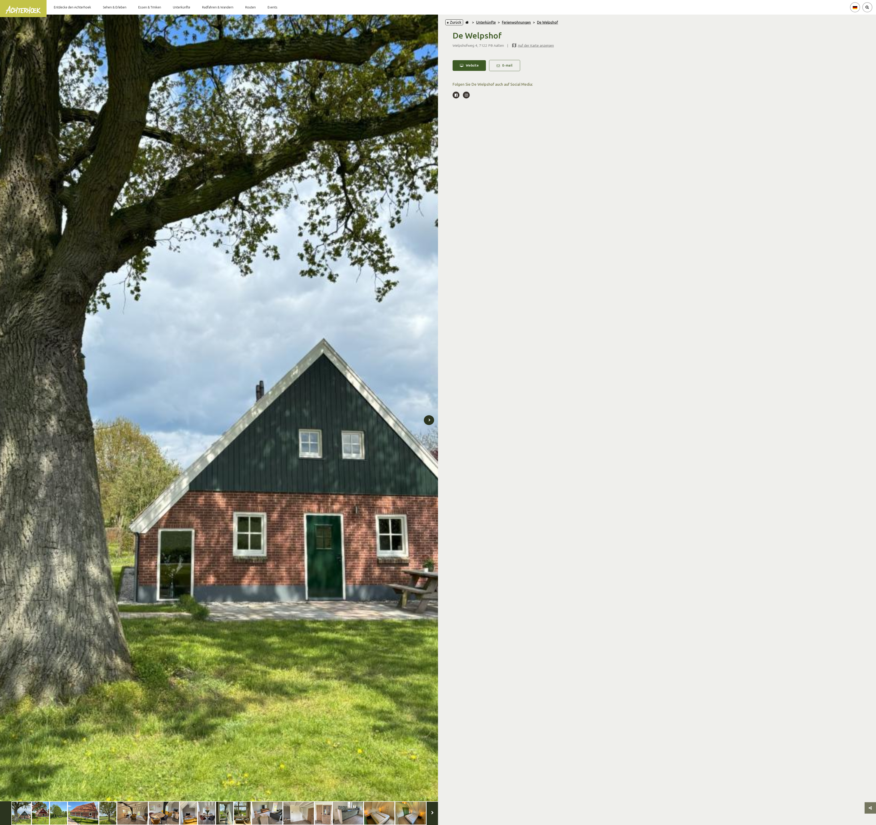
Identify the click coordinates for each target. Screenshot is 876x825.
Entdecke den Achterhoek (72, 7)
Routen (250, 7)
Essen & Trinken (149, 7)
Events (272, 7)
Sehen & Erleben (114, 7)
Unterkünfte (181, 7)
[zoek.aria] (867, 7)
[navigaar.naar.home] (467, 22)
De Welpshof (547, 22)
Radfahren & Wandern (217, 7)
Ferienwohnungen (516, 22)
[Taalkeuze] (855, 7)
